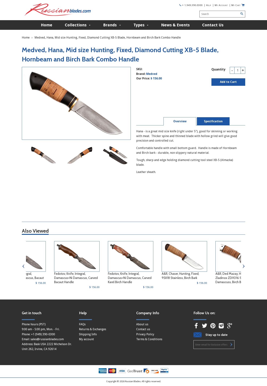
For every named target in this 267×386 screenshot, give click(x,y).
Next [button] (243, 266)
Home (46, 25)
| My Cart (234, 5)
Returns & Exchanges (92, 329)
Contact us (143, 329)
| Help (207, 5)
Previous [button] (23, 266)
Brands (110, 25)
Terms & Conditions (149, 339)
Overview (180, 121)
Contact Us (212, 25)
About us (142, 324)
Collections (76, 25)
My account (86, 339)
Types (139, 25)
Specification (213, 121)
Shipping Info (88, 334)
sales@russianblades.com (47, 339)
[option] (43, 155)
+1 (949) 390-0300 (43, 334)
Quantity (218, 69)
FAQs (82, 324)
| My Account (220, 5)
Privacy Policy (145, 334)
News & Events (175, 25)
